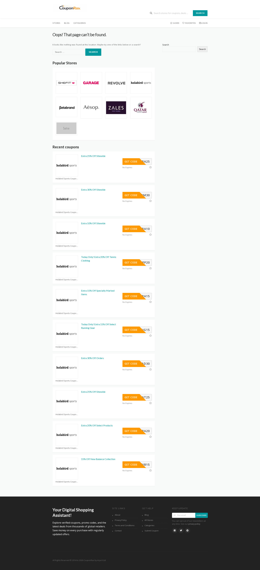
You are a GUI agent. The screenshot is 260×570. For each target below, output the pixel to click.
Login (204, 23)
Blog (67, 23)
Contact (118, 530)
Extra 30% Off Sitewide (93, 189)
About (117, 515)
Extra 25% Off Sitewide (93, 155)
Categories (79, 23)
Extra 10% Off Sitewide (93, 223)
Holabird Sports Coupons (67, 178)
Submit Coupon (152, 530)
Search (200, 13)
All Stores (149, 520)
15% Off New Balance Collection (98, 459)
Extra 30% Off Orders (92, 358)
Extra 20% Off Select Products (97, 425)
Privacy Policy (121, 520)
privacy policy (194, 524)
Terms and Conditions (124, 525)
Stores (56, 23)
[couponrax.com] (70, 7)
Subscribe (202, 515)
